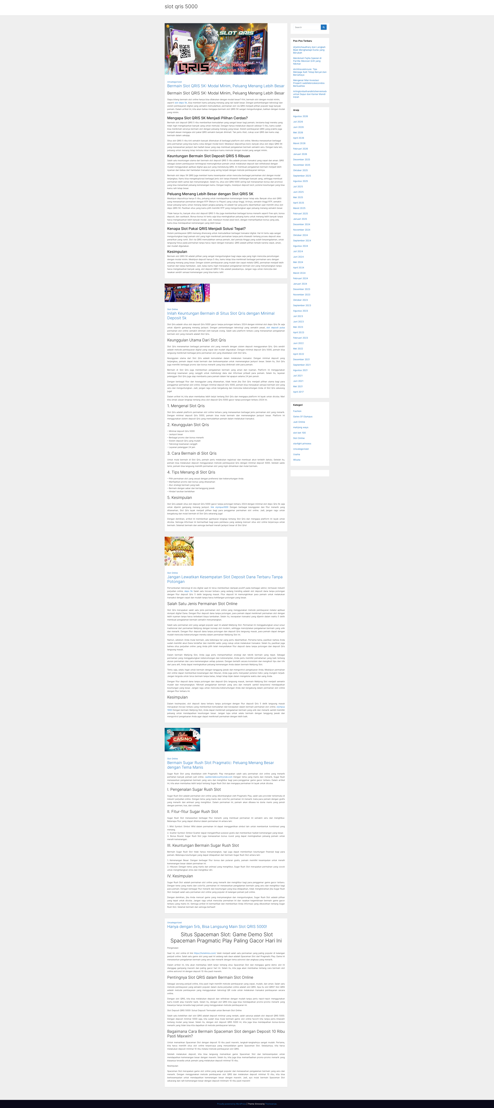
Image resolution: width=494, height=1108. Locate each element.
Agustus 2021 (300, 370)
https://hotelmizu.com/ (205, 953)
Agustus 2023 (300, 311)
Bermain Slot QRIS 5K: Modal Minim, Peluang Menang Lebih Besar (226, 85)
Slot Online (172, 309)
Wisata (296, 459)
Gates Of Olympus (302, 416)
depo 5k (188, 591)
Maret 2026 (299, 143)
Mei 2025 (298, 197)
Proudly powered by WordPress (232, 1104)
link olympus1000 (219, 507)
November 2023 (301, 294)
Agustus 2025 (300, 181)
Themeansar (270, 1104)
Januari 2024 (300, 283)
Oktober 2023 (300, 300)
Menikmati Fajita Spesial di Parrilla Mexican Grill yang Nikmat (307, 61)
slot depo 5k (181, 102)
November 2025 (301, 165)
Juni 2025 (298, 192)
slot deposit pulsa (275, 327)
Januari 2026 (300, 154)
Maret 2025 (299, 208)
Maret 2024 (299, 273)
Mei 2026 (298, 132)
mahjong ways (300, 427)
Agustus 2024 (300, 246)
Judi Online (299, 422)
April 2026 (298, 138)
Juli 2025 (298, 186)
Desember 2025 (301, 159)
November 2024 (301, 229)
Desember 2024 (301, 224)
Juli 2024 (298, 251)
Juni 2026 (298, 127)
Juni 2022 (298, 343)
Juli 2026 (298, 121)
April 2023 (298, 332)
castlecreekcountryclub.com (218, 777)
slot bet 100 (299, 432)
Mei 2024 (298, 262)
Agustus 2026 (300, 116)
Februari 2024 (300, 278)
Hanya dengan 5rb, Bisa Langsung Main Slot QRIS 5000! (217, 926)
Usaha (296, 454)
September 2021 (302, 365)
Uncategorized (174, 82)
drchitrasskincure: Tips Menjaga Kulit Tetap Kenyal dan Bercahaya (310, 72)
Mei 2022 (298, 348)
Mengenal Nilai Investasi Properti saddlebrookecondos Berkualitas (309, 83)
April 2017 (298, 392)
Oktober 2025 (300, 170)
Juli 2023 (298, 316)
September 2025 (302, 175)
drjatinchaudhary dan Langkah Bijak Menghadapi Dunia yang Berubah (309, 50)
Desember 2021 (301, 359)
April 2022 (298, 354)
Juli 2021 (298, 375)
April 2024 (298, 267)
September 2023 (302, 305)
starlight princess (302, 443)
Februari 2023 (300, 338)
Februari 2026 (300, 148)
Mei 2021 (298, 386)
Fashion (297, 411)
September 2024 (302, 240)
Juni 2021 (298, 381)
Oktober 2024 (300, 235)
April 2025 (298, 202)
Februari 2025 (300, 213)
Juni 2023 (298, 321)
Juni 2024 (298, 256)
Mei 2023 (298, 327)
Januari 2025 (300, 219)
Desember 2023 (301, 289)
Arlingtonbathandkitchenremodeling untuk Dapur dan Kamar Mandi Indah (312, 94)
